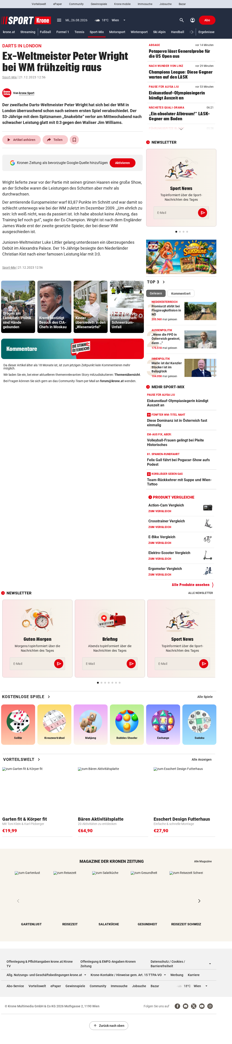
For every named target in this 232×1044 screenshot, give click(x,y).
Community (76, 4)
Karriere (194, 975)
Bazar (182, 4)
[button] (192, 32)
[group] (18, 307)
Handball (177, 32)
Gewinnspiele (99, 4)
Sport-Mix (97, 32)
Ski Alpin (159, 32)
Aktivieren (122, 163)
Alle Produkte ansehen (191, 585)
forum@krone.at (112, 381)
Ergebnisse (206, 32)
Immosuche (145, 4)
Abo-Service (15, 986)
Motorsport (117, 32)
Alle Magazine (203, 861)
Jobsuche (166, 4)
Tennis (79, 32)
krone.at (9, 32)
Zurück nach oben (108, 1025)
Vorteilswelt (39, 4)
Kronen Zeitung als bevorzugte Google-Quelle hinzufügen (73, 163)
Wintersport (139, 32)
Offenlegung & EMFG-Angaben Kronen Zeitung (108, 964)
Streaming (27, 32)
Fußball (45, 32)
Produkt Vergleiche (173, 497)
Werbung (176, 975)
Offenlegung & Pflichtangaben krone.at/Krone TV (40, 964)
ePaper (57, 4)
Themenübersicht (127, 374)
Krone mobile (122, 4)
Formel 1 (62, 32)
